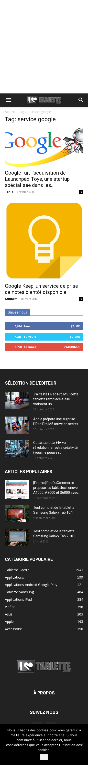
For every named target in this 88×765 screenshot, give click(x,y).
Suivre (75, 336)
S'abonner (72, 347)
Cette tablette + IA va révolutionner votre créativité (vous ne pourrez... (55, 447)
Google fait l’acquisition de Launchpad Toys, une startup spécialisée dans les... (37, 179)
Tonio (9, 192)
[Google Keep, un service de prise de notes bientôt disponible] (44, 241)
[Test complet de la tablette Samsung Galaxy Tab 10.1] (17, 513)
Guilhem (11, 298)
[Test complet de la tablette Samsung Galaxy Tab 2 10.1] (17, 537)
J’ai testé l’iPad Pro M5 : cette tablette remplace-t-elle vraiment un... (55, 399)
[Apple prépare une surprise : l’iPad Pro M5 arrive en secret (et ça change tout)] (17, 425)
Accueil (10, 112)
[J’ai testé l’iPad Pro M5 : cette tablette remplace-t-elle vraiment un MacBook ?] (17, 400)
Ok (44, 757)
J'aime (75, 326)
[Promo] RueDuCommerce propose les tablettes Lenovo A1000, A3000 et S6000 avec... (56, 488)
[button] (8, 100)
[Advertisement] (44, 46)
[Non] (81, 744)
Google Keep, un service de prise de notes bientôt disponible (41, 289)
